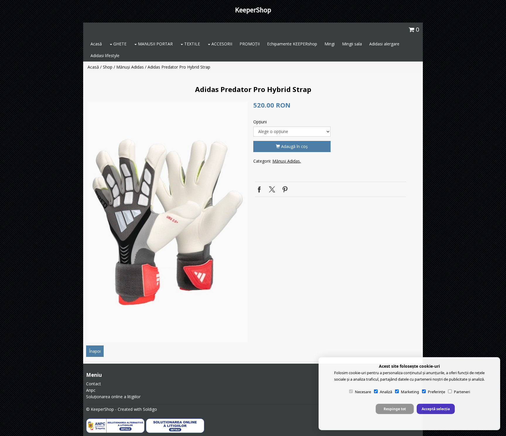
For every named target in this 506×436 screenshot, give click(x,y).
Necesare (363, 391)
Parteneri (462, 391)
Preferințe (436, 391)
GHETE (119, 44)
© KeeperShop (100, 409)
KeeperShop (253, 9)
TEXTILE (191, 44)
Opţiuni (260, 122)
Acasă (96, 44)
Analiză (386, 391)
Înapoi (95, 351)
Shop (107, 67)
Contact (93, 383)
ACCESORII (221, 44)
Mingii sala (352, 44)
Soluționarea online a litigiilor (113, 396)
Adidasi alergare (384, 44)
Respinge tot (395, 408)
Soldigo (150, 409)
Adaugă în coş (294, 146)
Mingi (329, 44)
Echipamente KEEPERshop (292, 44)
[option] (168, 222)
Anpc (90, 390)
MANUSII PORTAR (155, 44)
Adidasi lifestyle (104, 55)
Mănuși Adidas (130, 67)
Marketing (410, 391)
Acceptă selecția (436, 408)
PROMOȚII (250, 44)
